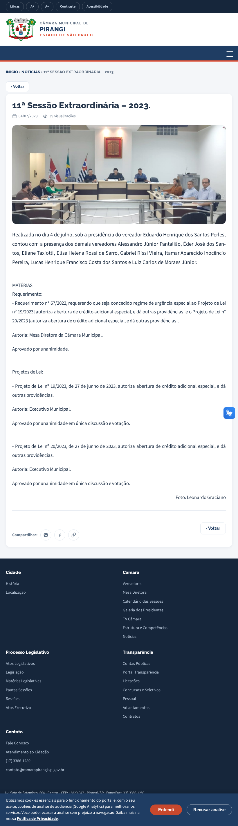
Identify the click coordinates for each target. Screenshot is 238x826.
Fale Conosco (17, 743)
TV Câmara (132, 619)
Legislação (15, 672)
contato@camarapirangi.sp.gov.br (35, 770)
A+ (32, 6)
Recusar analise (209, 809)
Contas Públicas (136, 664)
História (12, 584)
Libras (14, 6)
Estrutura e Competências (145, 628)
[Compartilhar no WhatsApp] (45, 535)
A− (47, 6)
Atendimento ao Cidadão (27, 752)
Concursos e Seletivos (142, 690)
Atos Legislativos (20, 664)
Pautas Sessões (19, 690)
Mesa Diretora (135, 592)
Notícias (30, 72)
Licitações (131, 681)
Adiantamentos (136, 708)
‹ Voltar (17, 86)
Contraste (67, 6)
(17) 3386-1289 (18, 761)
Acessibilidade (97, 6)
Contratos (131, 716)
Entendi (166, 809)
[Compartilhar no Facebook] (59, 535)
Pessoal (129, 699)
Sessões (12, 699)
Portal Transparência (141, 672)
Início (12, 72)
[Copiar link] (73, 535)
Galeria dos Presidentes (143, 610)
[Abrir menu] (230, 54)
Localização (16, 592)
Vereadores (132, 584)
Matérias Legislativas (23, 681)
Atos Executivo (18, 708)
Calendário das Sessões (143, 601)
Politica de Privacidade (37, 819)
